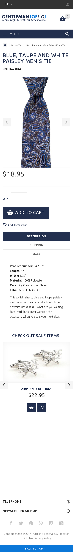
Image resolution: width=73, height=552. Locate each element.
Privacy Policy (43, 538)
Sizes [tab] (36, 253)
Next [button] (66, 122)
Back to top (34, 548)
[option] (36, 122)
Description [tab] (36, 236)
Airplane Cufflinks (36, 388)
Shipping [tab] (36, 245)
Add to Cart (29, 212)
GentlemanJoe (13, 533)
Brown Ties (16, 45)
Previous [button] (7, 122)
